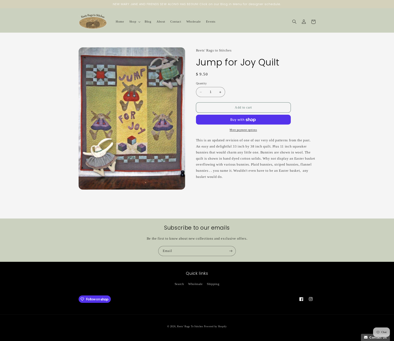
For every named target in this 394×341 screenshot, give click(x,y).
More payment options (243, 130)
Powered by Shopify (215, 326)
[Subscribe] (231, 251)
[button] (134, 21)
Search (179, 284)
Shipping (213, 284)
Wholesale (195, 284)
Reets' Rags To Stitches (190, 326)
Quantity (201, 83)
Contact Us (377, 337)
